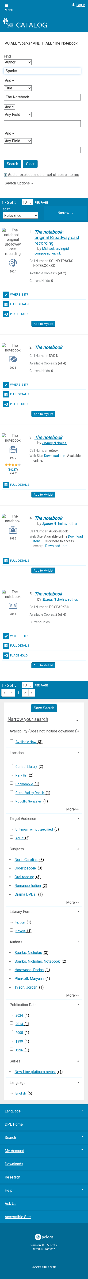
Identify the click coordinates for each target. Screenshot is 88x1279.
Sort (6, 209)
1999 (19, 1041)
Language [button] (18, 1082)
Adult (19, 838)
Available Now (26, 742)
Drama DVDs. (25, 894)
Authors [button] (16, 942)
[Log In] (73, 5)
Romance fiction (28, 885)
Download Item (55, 456)
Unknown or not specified (34, 829)
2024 (19, 1015)
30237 (13, 469)
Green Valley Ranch (30, 793)
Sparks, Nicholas (28, 952)
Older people (25, 868)
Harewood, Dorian (29, 970)
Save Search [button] (44, 708)
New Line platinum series (35, 1072)
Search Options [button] (18, 183)
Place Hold (19, 314)
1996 (19, 1050)
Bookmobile (24, 784)
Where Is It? (19, 294)
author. (60, 524)
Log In (81, 5)
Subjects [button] (17, 849)
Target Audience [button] (23, 818)
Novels (20, 931)
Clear (30, 164)
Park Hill (21, 775)
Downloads (14, 1164)
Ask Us (10, 1203)
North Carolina (26, 859)
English (21, 1093)
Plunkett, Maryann (29, 978)
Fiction (20, 922)
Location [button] (17, 753)
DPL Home (14, 1124)
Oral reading (24, 877)
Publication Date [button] (23, 1005)
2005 (19, 1033)
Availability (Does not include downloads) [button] (43, 731)
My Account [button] (14, 1151)
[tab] (65, 213)
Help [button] (8, 1190)
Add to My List (43, 324)
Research (12, 1177)
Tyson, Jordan (26, 987)
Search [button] (10, 1137)
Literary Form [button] (20, 911)
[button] (65, 213)
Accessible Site (18, 1217)
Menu (9, 10)
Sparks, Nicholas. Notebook (37, 961)
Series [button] (15, 1061)
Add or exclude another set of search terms (43, 174)
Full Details (19, 304)
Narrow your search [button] (28, 719)
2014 (19, 1024)
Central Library (26, 767)
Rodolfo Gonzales (28, 801)
